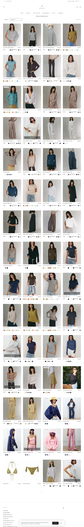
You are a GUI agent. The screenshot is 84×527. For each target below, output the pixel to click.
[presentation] (19, 81)
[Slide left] (4, 1)
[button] (3, 7)
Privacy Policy (37, 523)
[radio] (8, 50)
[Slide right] (80, 1)
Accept (55, 523)
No (61, 523)
